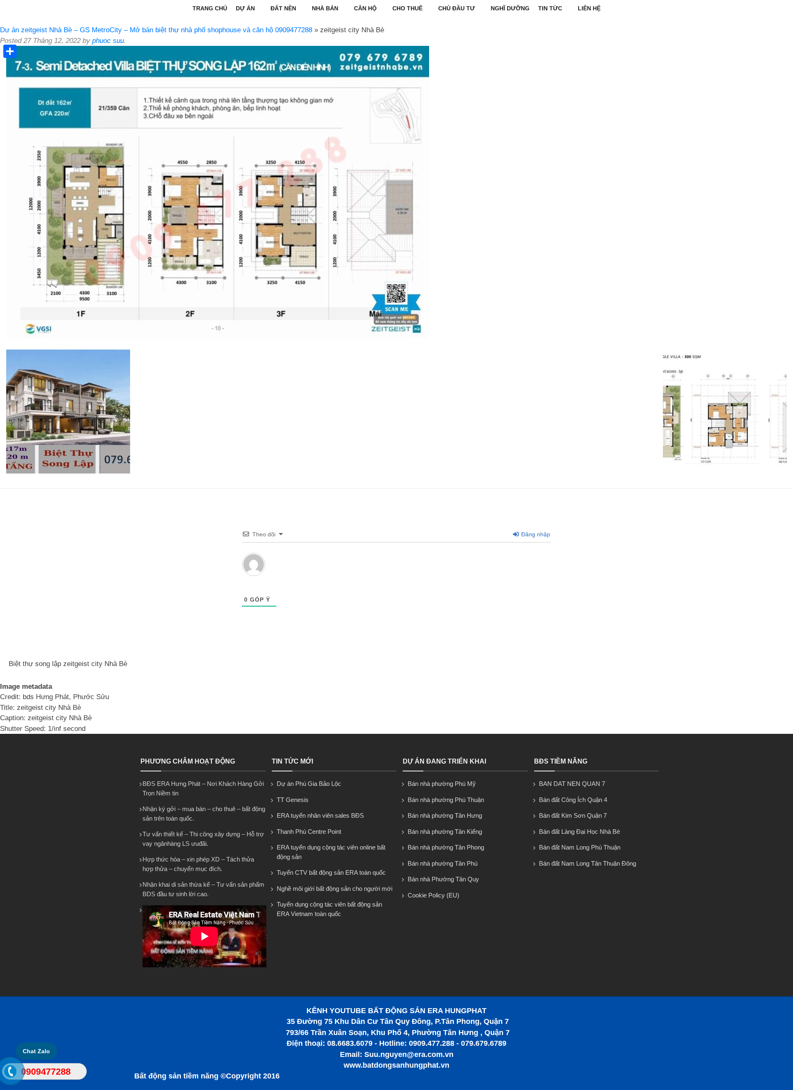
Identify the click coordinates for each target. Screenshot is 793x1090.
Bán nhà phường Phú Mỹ (442, 783)
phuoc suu (108, 41)
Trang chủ (209, 8)
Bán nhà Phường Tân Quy (443, 879)
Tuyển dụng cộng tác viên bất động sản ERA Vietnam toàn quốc (329, 909)
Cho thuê (407, 8)
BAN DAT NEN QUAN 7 (572, 783)
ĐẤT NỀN (283, 8)
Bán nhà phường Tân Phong (446, 847)
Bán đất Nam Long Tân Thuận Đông (587, 863)
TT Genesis (293, 799)
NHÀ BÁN (325, 8)
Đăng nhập (535, 534)
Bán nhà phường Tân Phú (442, 863)
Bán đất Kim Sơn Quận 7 (573, 815)
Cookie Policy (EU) (433, 895)
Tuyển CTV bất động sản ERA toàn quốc (331, 872)
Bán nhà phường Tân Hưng (445, 815)
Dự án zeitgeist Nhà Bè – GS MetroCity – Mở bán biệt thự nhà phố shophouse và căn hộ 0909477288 (156, 30)
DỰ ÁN (245, 8)
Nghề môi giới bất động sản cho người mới (334, 888)
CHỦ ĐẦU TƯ (456, 8)
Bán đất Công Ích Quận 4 (573, 799)
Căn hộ (365, 8)
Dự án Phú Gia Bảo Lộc (309, 783)
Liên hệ (589, 8)
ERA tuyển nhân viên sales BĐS (320, 815)
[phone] (10, 1073)
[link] (217, 336)
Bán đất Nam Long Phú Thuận (579, 847)
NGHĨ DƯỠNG (510, 8)
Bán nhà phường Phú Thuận (446, 799)
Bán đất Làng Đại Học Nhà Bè (579, 831)
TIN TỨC (550, 8)
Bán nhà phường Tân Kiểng (445, 831)
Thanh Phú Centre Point (309, 831)
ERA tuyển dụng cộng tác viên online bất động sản (331, 852)
